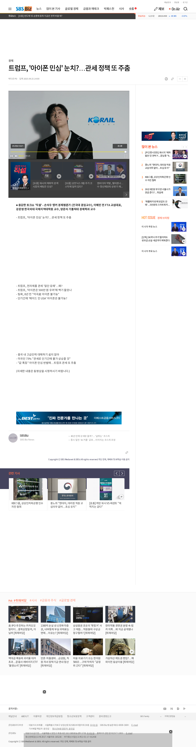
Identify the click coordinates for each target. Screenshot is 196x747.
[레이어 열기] (11, 9)
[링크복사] (172, 79)
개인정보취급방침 (54, 716)
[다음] (126, 195)
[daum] (178, 709)
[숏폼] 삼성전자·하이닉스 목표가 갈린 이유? (37, 16)
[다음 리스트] (121, 473)
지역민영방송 (170, 716)
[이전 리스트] (116, 473)
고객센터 (90, 716)
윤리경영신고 (105, 716)
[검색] (185, 9)
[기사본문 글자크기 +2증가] (185, 79)
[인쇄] (166, 79)
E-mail (134, 725)
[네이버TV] (184, 709)
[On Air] (174, 9)
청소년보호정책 (74, 716)
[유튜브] (164, 709)
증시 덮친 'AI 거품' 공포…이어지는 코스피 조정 (93, 440)
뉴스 (38, 9)
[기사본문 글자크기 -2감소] (179, 79)
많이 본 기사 (53, 9)
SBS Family (144, 716)
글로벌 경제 (71, 9)
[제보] (159, 9)
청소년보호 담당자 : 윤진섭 (63, 729)
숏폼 (130, 8)
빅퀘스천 (109, 9)
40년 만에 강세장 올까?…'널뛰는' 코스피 (90, 436)
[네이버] (171, 708)
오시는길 (94, 725)
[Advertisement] (23, 712)
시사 (121, 9)
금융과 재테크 (91, 9)
